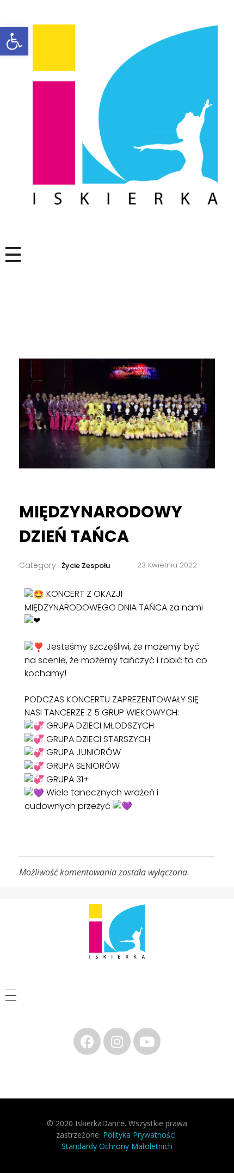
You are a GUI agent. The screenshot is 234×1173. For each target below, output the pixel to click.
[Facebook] (87, 1041)
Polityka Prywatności (140, 1134)
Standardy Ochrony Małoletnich (117, 1146)
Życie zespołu (85, 565)
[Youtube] (147, 1041)
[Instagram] (117, 1041)
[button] (14, 41)
